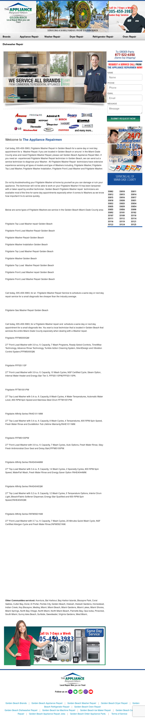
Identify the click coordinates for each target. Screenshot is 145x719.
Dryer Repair (76, 36)
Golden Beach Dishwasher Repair (21, 710)
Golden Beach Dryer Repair (114, 702)
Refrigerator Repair (103, 36)
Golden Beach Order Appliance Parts (88, 713)
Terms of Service (119, 713)
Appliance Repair (29, 36)
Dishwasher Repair (13, 44)
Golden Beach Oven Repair (87, 706)
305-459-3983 (121, 11)
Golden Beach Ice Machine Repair (58, 710)
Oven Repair (129, 36)
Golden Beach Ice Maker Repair (95, 710)
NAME (110, 72)
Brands (6, 36)
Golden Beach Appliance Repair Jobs (47, 713)
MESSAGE (112, 103)
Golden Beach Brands (16, 702)
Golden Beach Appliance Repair (47, 702)
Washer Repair (52, 36)
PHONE (111, 82)
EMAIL (110, 93)
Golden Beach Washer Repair (81, 702)
